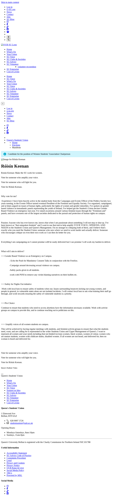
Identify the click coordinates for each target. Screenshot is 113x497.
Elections (16, 145)
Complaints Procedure (16, 458)
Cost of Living (13, 71)
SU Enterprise (13, 69)
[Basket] (8, 32)
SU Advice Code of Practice (19, 455)
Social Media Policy (15, 470)
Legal (9, 460)
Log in (9, 7)
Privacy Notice (13, 465)
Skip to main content (10, 2)
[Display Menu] (8, 37)
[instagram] (8, 486)
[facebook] (7, 488)
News (9, 12)
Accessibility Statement (17, 453)
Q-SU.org (11, 9)
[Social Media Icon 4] (8, 130)
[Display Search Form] (9, 39)
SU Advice (11, 62)
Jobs (8, 17)
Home (9, 49)
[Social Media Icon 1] (7, 24)
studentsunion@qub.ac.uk (21, 423)
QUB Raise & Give (15, 468)
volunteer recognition (27, 67)
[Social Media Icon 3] (8, 22)
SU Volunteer (12, 64)
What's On (11, 52)
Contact (10, 14)
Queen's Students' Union (17, 140)
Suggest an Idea (13, 390)
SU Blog (10, 19)
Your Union (12, 54)
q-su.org (10, 111)
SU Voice (11, 57)
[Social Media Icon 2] (8, 29)
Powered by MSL (14, 475)
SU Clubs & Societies (16, 59)
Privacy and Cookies (16, 463)
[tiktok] (8, 491)
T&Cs (9, 473)
